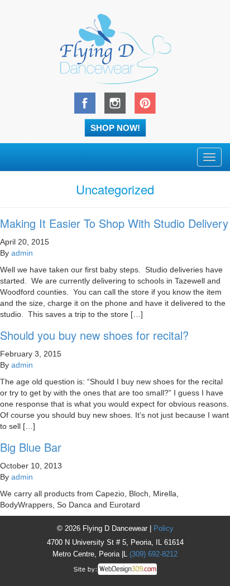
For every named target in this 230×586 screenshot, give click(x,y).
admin (22, 252)
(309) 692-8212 (154, 554)
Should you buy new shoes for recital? (94, 335)
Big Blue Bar (30, 447)
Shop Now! (115, 128)
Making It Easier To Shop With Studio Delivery (114, 223)
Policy (164, 528)
